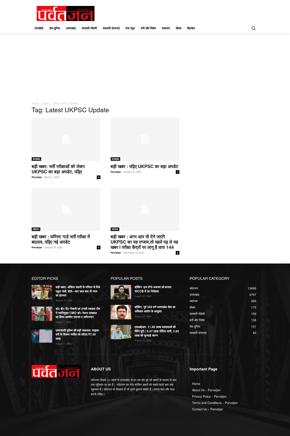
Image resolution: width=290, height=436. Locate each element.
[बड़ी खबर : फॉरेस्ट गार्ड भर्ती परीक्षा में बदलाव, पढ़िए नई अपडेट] (66, 209)
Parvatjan (37, 177)
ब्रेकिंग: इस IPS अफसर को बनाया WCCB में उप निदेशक (153, 289)
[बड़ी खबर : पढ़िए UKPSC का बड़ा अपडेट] (145, 139)
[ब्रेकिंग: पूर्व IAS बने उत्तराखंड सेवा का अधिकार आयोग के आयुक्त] (121, 312)
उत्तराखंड (36, 158)
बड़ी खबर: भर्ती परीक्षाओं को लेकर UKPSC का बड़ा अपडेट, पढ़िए (58, 169)
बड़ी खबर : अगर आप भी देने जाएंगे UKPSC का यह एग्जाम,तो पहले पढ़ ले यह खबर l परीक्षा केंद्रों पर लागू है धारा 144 (144, 241)
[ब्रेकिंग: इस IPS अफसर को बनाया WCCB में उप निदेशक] (121, 292)
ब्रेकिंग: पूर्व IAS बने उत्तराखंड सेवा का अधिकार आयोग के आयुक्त (155, 309)
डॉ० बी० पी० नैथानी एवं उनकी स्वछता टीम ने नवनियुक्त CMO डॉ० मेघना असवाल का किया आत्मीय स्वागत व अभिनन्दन (78, 312)
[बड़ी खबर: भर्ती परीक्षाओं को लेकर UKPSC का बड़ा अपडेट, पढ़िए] (66, 139)
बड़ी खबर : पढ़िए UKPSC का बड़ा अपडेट (144, 166)
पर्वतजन (36, 229)
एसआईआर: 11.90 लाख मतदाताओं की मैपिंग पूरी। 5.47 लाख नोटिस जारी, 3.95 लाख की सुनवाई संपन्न (157, 331)
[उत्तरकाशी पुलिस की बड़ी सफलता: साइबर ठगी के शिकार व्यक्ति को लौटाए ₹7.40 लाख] (42, 335)
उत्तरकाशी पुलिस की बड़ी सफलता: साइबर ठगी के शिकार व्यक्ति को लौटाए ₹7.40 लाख (77, 334)
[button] (253, 28)
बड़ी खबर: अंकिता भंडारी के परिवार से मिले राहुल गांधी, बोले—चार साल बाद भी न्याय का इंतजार (78, 291)
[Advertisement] (145, 65)
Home (35, 103)
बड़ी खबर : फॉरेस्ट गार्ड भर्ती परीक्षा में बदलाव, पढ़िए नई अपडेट (61, 239)
